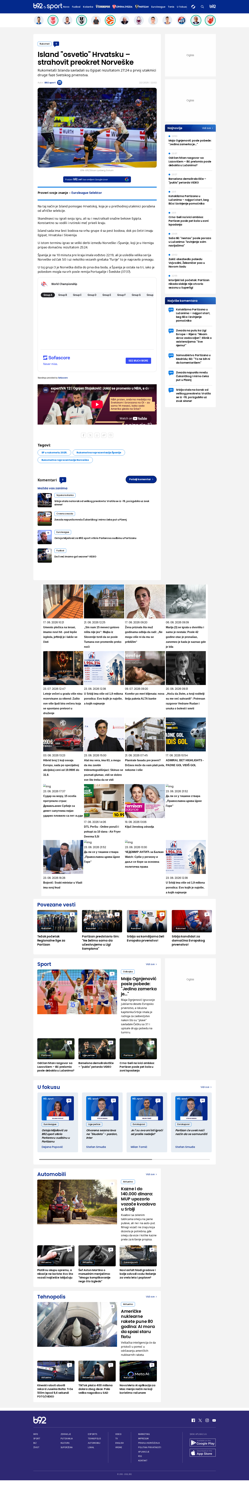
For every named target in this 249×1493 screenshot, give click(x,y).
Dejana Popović (52, 1147)
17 (158, 1100)
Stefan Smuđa (96, 1147)
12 (113, 1100)
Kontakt (143, 1460)
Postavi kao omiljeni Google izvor (86, 179)
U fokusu (182, 6)
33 (110, 1042)
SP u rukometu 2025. (54, 452)
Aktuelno (128, 1181)
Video (118, 1434)
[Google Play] (203, 1443)
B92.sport (50, 82)
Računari (128, 1377)
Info (35, 1434)
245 (171, 355)
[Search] (202, 6)
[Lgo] (213, 7)
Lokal (91, 1447)
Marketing (144, 1434)
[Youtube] (214, 1420)
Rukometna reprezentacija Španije (99, 452)
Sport (36, 1438)
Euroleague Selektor (86, 193)
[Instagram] (207, 1420)
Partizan (46, 1055)
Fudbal (76, 6)
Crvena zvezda (64, 513)
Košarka (88, 6)
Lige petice (88, 1055)
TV (116, 1438)
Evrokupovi (139, 1124)
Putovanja (67, 1438)
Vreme (118, 1447)
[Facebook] (193, 1420)
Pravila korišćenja (149, 1442)
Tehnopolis (94, 1438)
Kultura (65, 1442)
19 (69, 1249)
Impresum (143, 1438)
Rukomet (45, 43)
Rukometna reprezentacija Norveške (65, 460)
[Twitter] (200, 1420)
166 (48, 514)
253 (171, 330)
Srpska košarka (65, 495)
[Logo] (47, 7)
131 (48, 495)
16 (48, 532)
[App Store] (203, 1453)
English (119, 1442)
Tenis (171, 6)
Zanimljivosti (131, 1262)
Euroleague (158, 6)
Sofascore (63, 378)
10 (202, 1100)
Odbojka (128, 971)
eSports (92, 1434)
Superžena (67, 1447)
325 (171, 309)
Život (36, 1447)
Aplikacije (144, 1451)
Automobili (94, 1442)
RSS (140, 1456)
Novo (66, 6)
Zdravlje (66, 1434)
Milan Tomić (139, 1147)
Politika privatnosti (149, 1447)
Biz (35, 1442)
